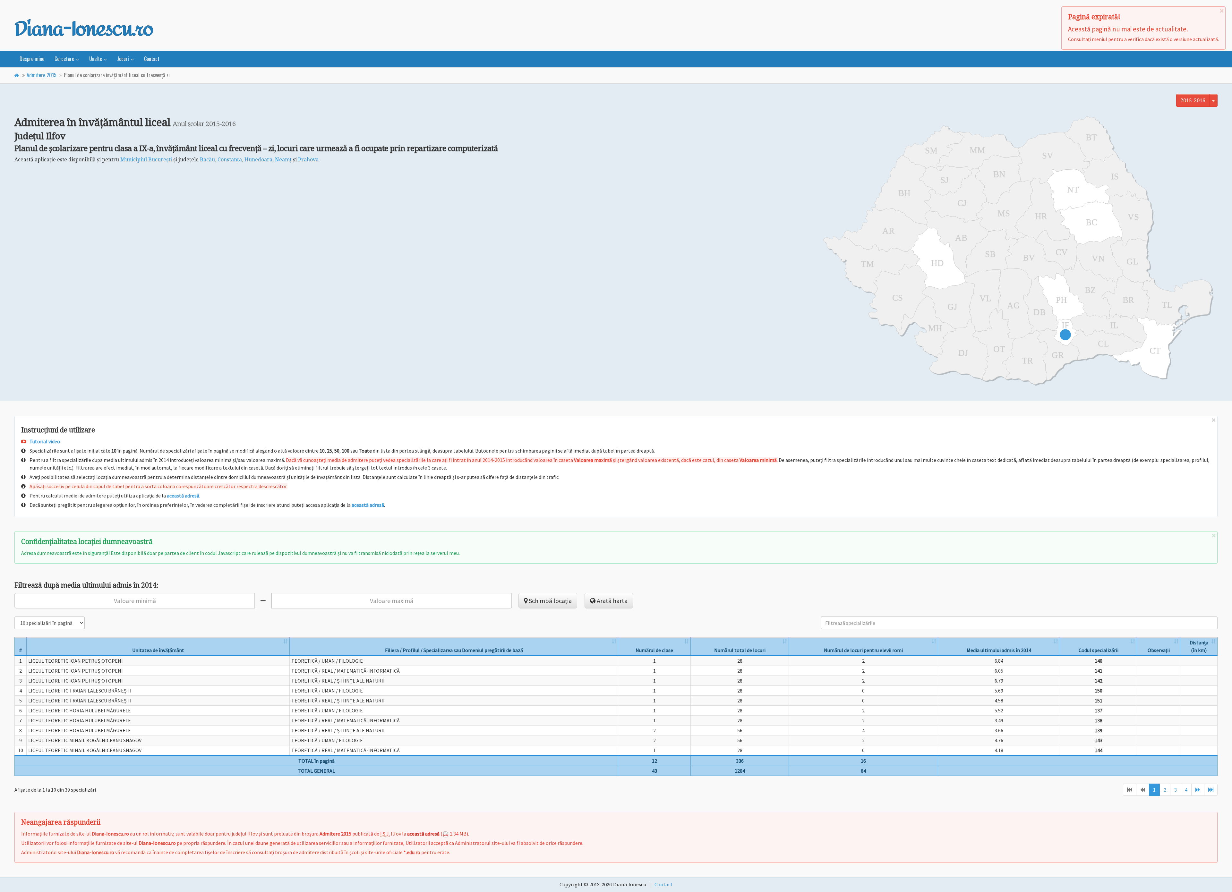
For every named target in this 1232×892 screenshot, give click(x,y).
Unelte (95, 59)
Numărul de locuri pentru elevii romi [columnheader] (863, 650)
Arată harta (611, 601)
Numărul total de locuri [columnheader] (740, 650)
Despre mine (32, 59)
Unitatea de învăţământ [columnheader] (158, 650)
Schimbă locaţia (549, 601)
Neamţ (283, 159)
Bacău (207, 159)
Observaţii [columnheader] (1159, 650)
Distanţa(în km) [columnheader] (1199, 646)
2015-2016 (1192, 100)
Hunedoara (258, 159)
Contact (151, 59)
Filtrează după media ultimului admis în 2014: (86, 585)
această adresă (183, 495)
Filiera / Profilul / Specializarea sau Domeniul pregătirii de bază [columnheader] (454, 650)
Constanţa (230, 159)
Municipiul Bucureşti (146, 159)
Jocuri (123, 59)
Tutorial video (45, 441)
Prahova (308, 159)
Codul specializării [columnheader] (1098, 650)
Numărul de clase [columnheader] (654, 650)
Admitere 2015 (41, 75)
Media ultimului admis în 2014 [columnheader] (999, 650)
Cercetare (64, 59)
